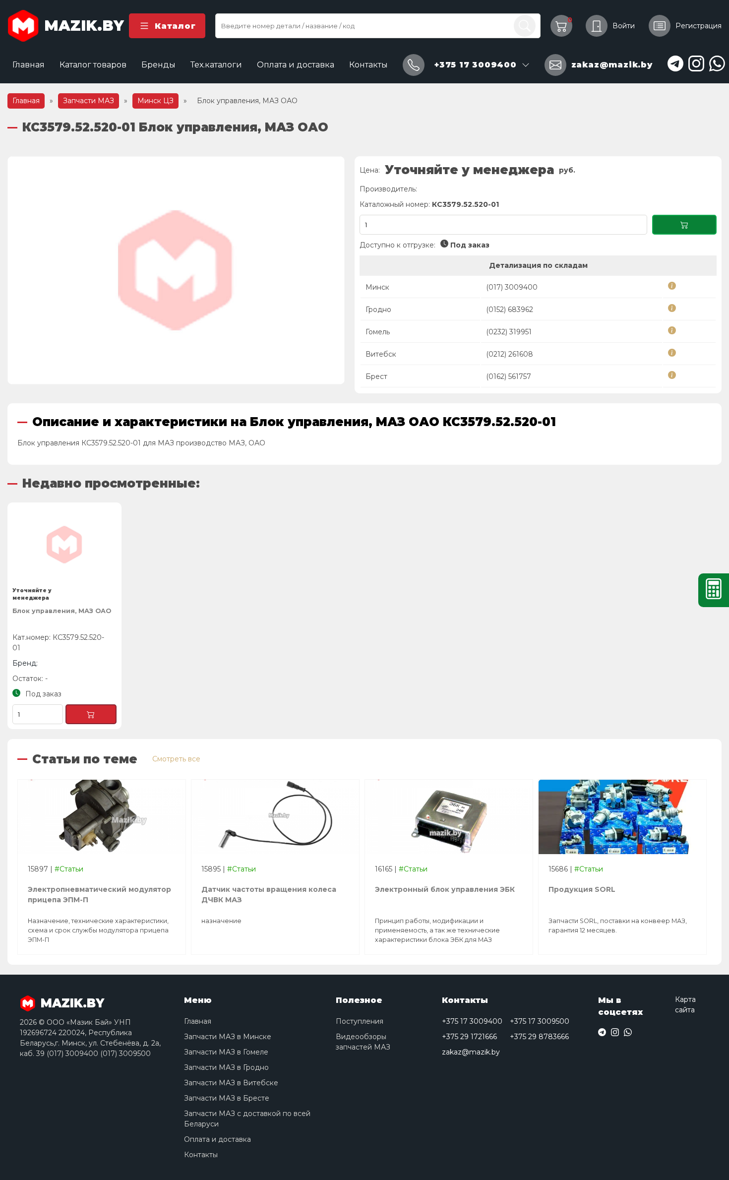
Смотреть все (176, 758)
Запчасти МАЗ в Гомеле (226, 1052)
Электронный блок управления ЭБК (445, 889)
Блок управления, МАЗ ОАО (61, 611)
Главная (28, 64)
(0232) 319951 (509, 331)
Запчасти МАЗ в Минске (227, 1036)
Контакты (368, 64)
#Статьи (69, 869)
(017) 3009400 (512, 287)
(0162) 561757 (508, 376)
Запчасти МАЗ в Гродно (226, 1067)
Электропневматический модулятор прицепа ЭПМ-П (99, 894)
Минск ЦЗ (155, 100)
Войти (623, 25)
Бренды (158, 64)
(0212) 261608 (509, 354)
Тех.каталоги (216, 64)
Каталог (175, 26)
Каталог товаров (93, 64)
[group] (176, 270)
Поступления (359, 1021)
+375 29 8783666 (539, 1036)
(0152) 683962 (509, 309)
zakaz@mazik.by (471, 1052)
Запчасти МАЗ (88, 100)
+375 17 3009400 (472, 1021)
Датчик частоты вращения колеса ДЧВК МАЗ (268, 894)
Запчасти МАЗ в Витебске (231, 1082)
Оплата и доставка (295, 64)
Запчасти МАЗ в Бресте (226, 1098)
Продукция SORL (581, 889)
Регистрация (698, 25)
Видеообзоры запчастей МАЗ (363, 1042)
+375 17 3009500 (539, 1021)
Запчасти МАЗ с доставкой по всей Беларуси (247, 1118)
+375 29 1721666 (469, 1036)
